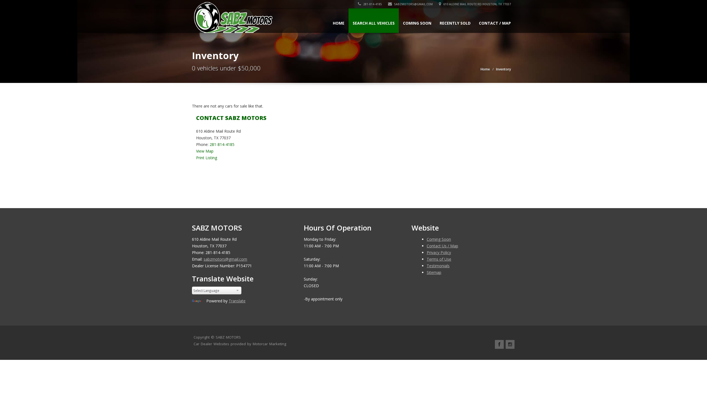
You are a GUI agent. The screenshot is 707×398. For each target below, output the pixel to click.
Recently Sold (455, 23)
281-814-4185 (372, 4)
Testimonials (438, 265)
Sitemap (434, 272)
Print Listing (206, 157)
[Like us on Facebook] (499, 344)
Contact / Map (495, 23)
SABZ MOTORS (228, 337)
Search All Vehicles (374, 23)
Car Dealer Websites (211, 343)
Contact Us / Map (442, 245)
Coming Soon (417, 23)
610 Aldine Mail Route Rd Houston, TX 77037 (476, 4)
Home (338, 23)
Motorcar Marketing (269, 343)
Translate (237, 300)
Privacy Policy (439, 252)
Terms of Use (439, 259)
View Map (204, 151)
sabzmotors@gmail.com (413, 4)
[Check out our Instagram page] (510, 344)
